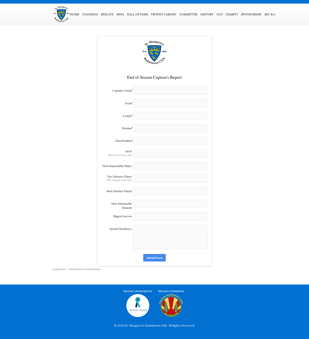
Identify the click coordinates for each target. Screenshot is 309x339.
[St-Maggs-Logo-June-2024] (61, 14)
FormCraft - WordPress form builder (76, 269)
